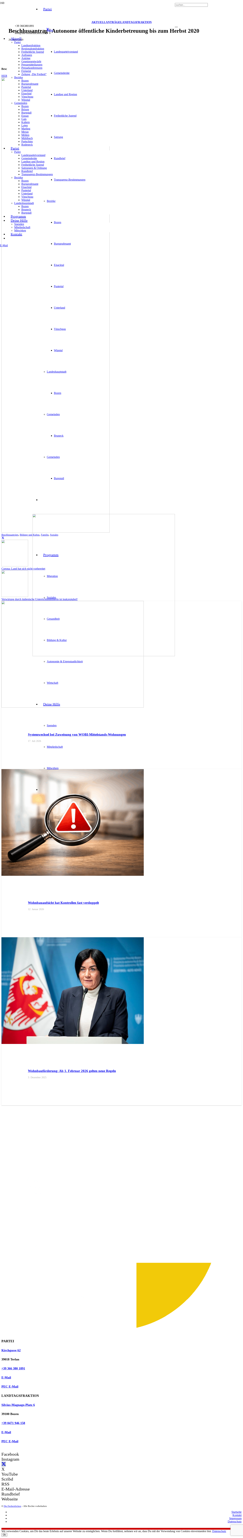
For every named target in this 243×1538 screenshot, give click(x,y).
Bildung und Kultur (29, 534)
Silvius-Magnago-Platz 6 (18, 1405)
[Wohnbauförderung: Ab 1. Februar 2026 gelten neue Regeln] (72, 1042)
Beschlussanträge (9, 534)
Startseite (236, 1511)
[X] (47, 29)
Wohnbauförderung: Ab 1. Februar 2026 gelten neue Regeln (72, 1071)
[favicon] (104, 655)
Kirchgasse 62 (11, 1350)
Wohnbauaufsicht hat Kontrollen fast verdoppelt (63, 903)
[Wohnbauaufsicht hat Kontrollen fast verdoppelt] (72, 874)
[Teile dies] (2, 538)
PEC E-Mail (9, 1386)
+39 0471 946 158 (13, 1423)
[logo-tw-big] (112, 1334)
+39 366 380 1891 (13, 1368)
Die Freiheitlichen (12, 1506)
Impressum (235, 1518)
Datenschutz (235, 1521)
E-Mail (6, 1377)
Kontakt (237, 1515)
